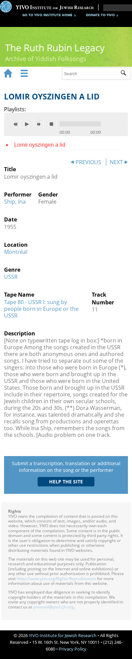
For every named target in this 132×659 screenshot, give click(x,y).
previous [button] (17, 124)
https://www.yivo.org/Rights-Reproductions (56, 578)
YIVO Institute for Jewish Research (62, 635)
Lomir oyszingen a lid (39, 145)
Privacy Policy (72, 649)
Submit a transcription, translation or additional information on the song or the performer (66, 466)
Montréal (15, 252)
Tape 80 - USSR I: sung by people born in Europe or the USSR (41, 308)
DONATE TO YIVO (100, 14)
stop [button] (53, 124)
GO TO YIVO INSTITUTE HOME (47, 14)
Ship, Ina (15, 201)
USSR (11, 276)
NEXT (116, 162)
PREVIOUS (88, 162)
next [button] (40, 124)
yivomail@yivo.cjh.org (53, 607)
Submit (125, 74)
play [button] (28, 122)
